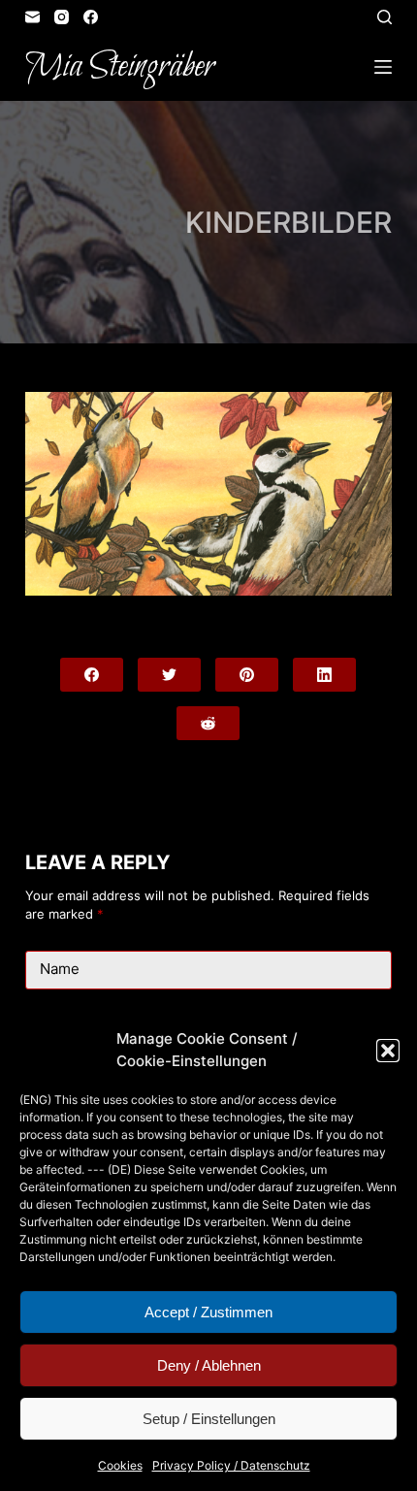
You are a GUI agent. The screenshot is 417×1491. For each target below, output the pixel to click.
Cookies (120, 1465)
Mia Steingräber (119, 67)
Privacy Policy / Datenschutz (231, 1465)
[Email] (32, 17)
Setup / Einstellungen (209, 1418)
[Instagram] (61, 17)
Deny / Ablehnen (209, 1365)
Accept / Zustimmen (208, 1312)
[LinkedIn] (324, 675)
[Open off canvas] (383, 67)
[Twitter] (169, 675)
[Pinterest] (246, 675)
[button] (388, 1050)
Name (60, 968)
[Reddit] (208, 723)
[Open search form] (384, 17)
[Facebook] (90, 17)
